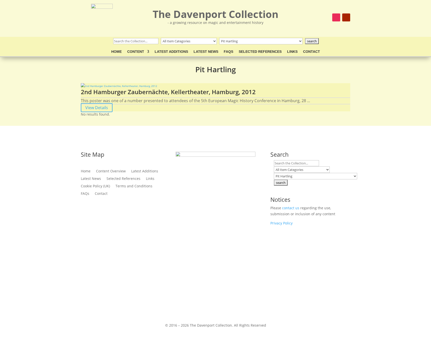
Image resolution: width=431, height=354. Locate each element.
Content (135, 52)
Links (292, 52)
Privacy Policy (281, 223)
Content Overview (111, 171)
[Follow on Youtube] (346, 17)
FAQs (228, 52)
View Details (96, 107)
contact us (290, 208)
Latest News (206, 52)
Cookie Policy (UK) (95, 186)
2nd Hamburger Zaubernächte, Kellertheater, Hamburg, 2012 (168, 92)
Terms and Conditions (133, 186)
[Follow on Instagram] (336, 17)
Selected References (260, 52)
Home (116, 52)
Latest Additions (171, 52)
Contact (311, 52)
